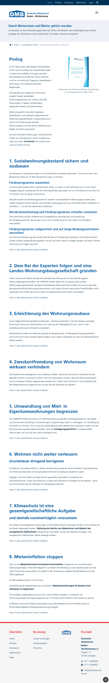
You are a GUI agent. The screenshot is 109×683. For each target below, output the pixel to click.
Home (49, 3)
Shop (11, 657)
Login (91, 3)
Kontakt (58, 3)
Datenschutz (81, 3)
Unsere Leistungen (41, 639)
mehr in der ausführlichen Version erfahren (28, 250)
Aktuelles (37, 648)
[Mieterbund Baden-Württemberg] (10, 45)
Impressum (69, 3)
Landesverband (40, 643)
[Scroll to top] (103, 677)
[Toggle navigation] (96, 12)
